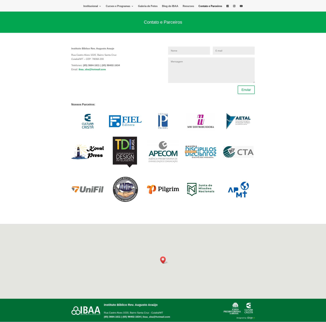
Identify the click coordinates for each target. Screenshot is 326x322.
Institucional (90, 6)
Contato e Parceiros (210, 6)
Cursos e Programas (118, 6)
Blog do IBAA (170, 6)
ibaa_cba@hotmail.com (156, 316)
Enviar (246, 90)
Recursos (188, 6)
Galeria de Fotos (148, 6)
